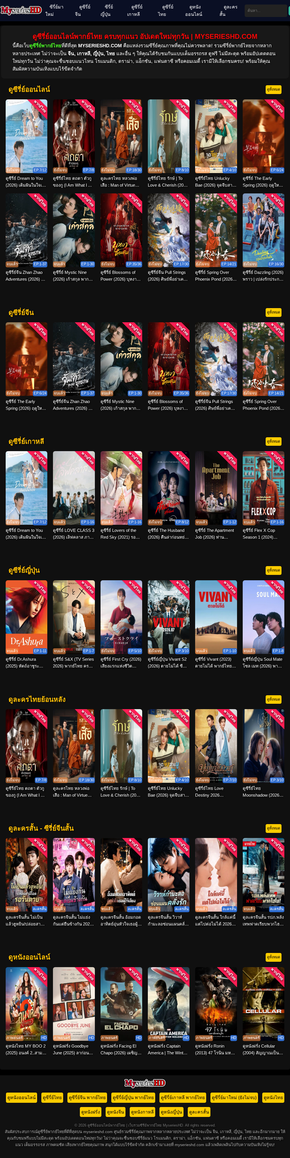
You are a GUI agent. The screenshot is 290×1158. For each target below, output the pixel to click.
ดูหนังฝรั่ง (90, 1112)
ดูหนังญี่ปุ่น (171, 1112)
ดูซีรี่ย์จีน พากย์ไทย (87, 1097)
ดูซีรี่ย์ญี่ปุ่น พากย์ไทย (133, 1097)
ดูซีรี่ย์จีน (82, 11)
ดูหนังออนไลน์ (193, 11)
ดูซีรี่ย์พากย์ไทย (45, 45)
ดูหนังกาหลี (142, 1112)
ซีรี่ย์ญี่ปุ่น (107, 11)
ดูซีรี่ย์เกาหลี (134, 11)
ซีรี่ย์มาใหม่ (54, 11)
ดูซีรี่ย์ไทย (165, 11)
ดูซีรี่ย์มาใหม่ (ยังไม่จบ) (234, 1097)
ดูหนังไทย (273, 1097)
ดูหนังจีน (115, 1112)
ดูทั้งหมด (273, 89)
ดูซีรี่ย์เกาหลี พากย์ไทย (183, 1097)
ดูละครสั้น (228, 11)
